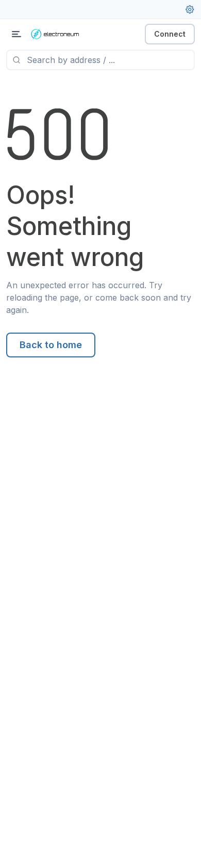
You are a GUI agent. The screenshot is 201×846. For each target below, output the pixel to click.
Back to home (51, 344)
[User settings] (190, 9)
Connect (170, 33)
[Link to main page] (62, 34)
